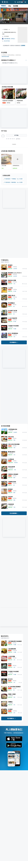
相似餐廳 (15, 6)
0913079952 (7, 41)
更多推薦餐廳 (13, 513)
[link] (15, 268)
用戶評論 (4, 131)
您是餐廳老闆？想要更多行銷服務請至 (14, 45)
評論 (9, 6)
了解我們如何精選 (5, 56)
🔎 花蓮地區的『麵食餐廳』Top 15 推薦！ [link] (13, 182)
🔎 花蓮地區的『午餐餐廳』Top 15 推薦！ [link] (13, 178)
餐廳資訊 (3, 5)
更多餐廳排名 (13, 342)
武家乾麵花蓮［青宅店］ (10, 38)
